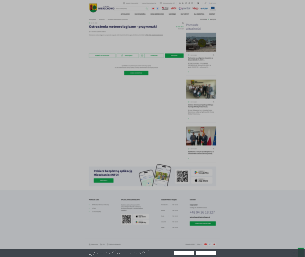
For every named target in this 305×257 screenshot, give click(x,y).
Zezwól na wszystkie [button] (205, 253)
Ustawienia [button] (164, 253)
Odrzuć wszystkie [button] (184, 253)
